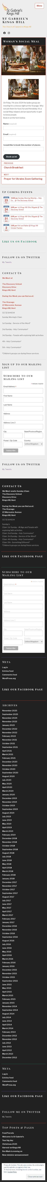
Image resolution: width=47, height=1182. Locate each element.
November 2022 (9, 732)
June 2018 (7, 860)
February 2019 (9, 835)
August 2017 (8, 897)
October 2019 (8, 805)
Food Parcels (8, 1133)
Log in (5, 667)
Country (27, 441)
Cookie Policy (12, 1172)
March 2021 (7, 754)
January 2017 (8, 922)
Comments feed (9, 675)
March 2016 (7, 959)
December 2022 (9, 729)
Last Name (8, 405)
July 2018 (6, 857)
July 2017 (6, 900)
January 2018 (8, 878)
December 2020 (9, 762)
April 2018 (7, 868)
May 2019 (6, 824)
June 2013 (7, 1046)
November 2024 (9, 718)
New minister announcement (15, 1155)
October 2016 (8, 933)
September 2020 (10, 773)
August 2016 (8, 941)
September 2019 (10, 809)
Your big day (7, 1140)
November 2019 (9, 802)
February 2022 (9, 736)
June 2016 (7, 948)
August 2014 (8, 1014)
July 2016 (6, 944)
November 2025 (9, 711)
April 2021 (7, 751)
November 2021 (9, 740)
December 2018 (9, 838)
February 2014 (9, 1032)
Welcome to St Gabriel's (13, 1137)
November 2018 (9, 842)
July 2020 (6, 780)
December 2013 (9, 1036)
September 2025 (10, 714)
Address (7, 414)
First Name (8, 396)
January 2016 (8, 966)
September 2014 (10, 1010)
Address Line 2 (9, 423)
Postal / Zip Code (10, 441)
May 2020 (7, 784)
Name (10, 124)
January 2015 (8, 1003)
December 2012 (9, 1057)
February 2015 (9, 999)
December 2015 (9, 970)
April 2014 (7, 1025)
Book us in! (11, 156)
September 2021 (10, 747)
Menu (39, 6)
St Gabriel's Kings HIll (15, 20)
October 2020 (8, 769)
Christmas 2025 (9, 1144)
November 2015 (9, 973)
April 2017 (7, 911)
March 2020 (8, 791)
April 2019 (7, 827)
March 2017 (7, 915)
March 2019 (7, 831)
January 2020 (8, 794)
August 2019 (8, 813)
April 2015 (7, 992)
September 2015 (10, 981)
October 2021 (8, 743)
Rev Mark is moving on (12, 1151)
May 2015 (6, 988)
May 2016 (6, 952)
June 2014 (7, 1021)
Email (9, 134)
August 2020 (8, 776)
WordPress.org (9, 678)
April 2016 (7, 955)
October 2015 (8, 977)
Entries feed (7, 671)
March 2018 (7, 871)
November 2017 (9, 886)
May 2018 (6, 864)
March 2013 (7, 1054)
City (5, 431)
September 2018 (10, 849)
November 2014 (9, 1006)
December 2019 (9, 798)
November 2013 (9, 1039)
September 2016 (10, 937)
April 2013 (7, 1050)
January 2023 (8, 725)
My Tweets (7, 262)
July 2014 (6, 1017)
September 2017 (10, 893)
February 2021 (9, 758)
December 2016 (9, 926)
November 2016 (9, 930)
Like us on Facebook (19, 241)
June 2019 (7, 820)
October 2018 (8, 846)
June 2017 (7, 904)
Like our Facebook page (22, 556)
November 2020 (9, 765)
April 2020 (7, 787)
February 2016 (9, 962)
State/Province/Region (33, 431)
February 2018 (9, 875)
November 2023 (9, 721)
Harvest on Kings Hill (11, 1147)
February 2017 (8, 919)
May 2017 (6, 908)
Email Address (10, 386)
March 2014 (7, 1028)
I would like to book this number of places (21, 145)
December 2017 (9, 882)
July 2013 (6, 1043)
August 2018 (8, 853)
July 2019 (6, 816)
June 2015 (7, 984)
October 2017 (8, 889)
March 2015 (7, 995)
